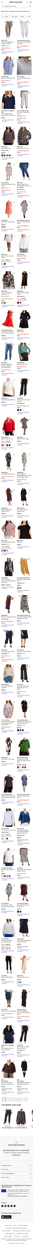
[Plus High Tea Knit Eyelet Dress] (24, 497)
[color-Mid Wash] (20, 410)
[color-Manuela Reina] (5, 551)
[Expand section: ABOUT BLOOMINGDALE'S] (16, 1174)
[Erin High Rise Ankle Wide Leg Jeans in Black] (24, 674)
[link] (8, 47)
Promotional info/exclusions (14, 1196)
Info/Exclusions (16, 1155)
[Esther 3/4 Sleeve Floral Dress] (8, 172)
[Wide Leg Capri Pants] (8, 639)
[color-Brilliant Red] (23, 767)
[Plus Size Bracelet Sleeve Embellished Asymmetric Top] (24, 818)
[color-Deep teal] (20, 730)
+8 (11, 155)
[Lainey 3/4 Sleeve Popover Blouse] (8, 928)
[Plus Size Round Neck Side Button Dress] (24, 1069)
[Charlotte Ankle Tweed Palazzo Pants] (24, 857)
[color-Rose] (20, 588)
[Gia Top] (24, 530)
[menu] (2, 2)
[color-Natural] (18, 982)
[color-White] (23, 410)
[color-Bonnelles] (5, 155)
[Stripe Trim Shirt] (24, 243)
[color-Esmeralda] (5, 303)
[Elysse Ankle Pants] (8, 965)
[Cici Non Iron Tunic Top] (8, 818)
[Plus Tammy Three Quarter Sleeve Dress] (8, 893)
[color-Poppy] (7, 876)
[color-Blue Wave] (2, 839)
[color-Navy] (7, 445)
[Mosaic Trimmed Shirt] (8, 66)
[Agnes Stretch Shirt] (8, 426)
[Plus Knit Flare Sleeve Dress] (24, 209)
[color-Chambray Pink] (5, 839)
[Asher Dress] (24, 319)
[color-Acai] (25, 767)
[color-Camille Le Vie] (9, 155)
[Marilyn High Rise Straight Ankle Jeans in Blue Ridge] (24, 172)
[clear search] (30, 6)
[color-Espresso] (23, 730)
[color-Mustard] (18, 588)
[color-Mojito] (7, 948)
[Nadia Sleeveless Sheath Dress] (8, 497)
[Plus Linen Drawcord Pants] (24, 100)
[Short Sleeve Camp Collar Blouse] (8, 1034)
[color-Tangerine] (2, 227)
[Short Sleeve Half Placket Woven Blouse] (8, 100)
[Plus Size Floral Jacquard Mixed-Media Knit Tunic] (8, 567)
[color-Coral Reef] (9, 948)
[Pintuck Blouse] (8, 136)
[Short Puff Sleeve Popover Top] (8, 280)
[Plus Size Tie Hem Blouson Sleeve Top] (8, 1069)
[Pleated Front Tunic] (24, 136)
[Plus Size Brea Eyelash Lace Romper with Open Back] (8, 709)
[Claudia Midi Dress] (24, 965)
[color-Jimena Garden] (7, 551)
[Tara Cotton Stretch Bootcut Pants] (24, 1034)
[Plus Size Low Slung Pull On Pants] (24, 29)
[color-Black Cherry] (5, 876)
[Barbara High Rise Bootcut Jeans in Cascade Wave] (8, 352)
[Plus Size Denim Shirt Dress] (24, 784)
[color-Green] (20, 982)
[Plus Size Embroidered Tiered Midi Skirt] (24, 928)
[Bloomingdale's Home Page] (15, 2)
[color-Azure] (5, 227)
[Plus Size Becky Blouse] (8, 530)
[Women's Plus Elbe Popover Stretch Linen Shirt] (24, 747)
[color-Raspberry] (20, 303)
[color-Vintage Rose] (7, 155)
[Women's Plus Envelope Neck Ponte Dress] (24, 709)
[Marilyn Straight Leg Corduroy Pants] (8, 29)
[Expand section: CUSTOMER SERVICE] (16, 1166)
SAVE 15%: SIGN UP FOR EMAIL (16, 1145)
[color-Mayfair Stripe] (20, 767)
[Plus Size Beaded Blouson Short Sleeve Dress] (24, 999)
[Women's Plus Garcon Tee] (8, 857)
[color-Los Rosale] (2, 155)
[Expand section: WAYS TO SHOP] (16, 1178)
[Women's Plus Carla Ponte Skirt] (24, 893)
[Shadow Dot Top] (24, 352)
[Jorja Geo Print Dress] (8, 747)
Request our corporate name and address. (16, 1240)
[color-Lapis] (9, 876)
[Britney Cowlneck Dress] (8, 604)
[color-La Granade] (2, 303)
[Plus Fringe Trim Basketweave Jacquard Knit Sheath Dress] (24, 462)
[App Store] (6, 1217)
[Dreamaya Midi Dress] (8, 209)
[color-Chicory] (7, 839)
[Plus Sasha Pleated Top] (8, 387)
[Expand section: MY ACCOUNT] (16, 1170)
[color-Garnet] (20, 912)
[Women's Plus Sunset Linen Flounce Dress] (8, 319)
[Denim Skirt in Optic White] (8, 243)
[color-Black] (5, 264)
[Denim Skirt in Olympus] (8, 999)
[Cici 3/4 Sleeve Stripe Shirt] (24, 66)
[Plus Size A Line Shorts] (24, 639)
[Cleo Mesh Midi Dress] (8, 462)
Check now (24, 1196)
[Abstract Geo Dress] (24, 426)
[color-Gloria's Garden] (2, 551)
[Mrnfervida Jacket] (21, 1117)
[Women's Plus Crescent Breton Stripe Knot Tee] (8, 784)
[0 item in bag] (31, 2)
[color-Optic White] (2, 264)
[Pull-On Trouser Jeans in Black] (24, 387)
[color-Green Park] (18, 767)
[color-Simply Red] (2, 445)
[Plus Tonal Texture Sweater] (8, 674)
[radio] (2, 155)
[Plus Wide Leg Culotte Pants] (24, 567)
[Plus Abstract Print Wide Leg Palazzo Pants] (24, 604)
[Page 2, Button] (29, 1100)
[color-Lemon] (5, 948)
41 (25, 1099)
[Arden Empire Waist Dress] (24, 280)
